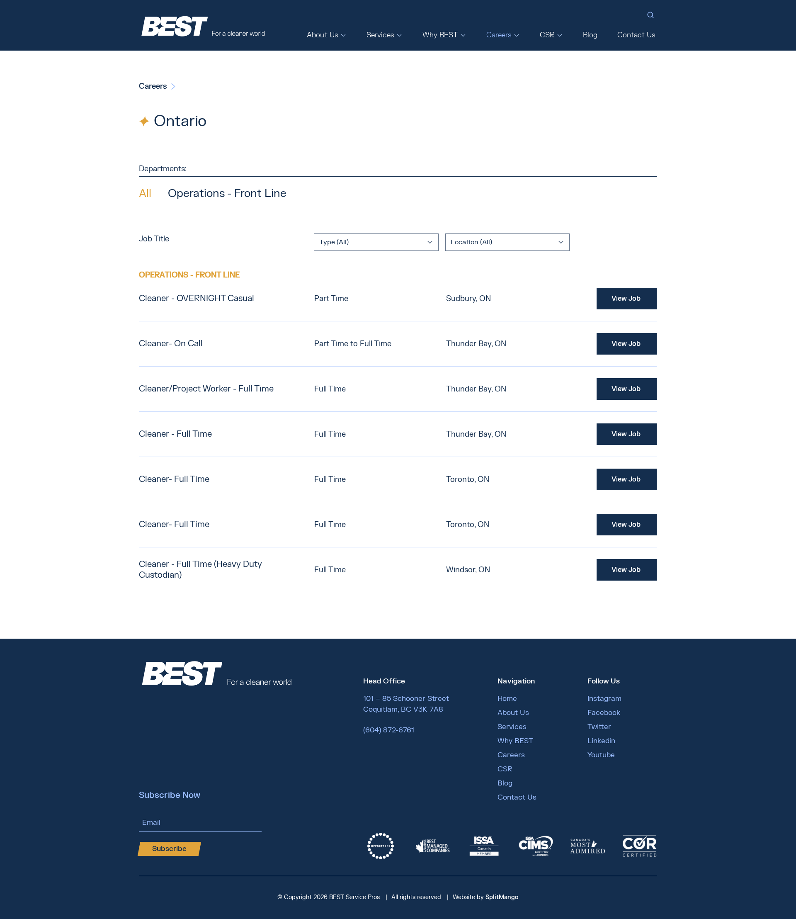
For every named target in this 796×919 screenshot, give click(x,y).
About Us (322, 35)
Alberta (496, 83)
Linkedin (601, 741)
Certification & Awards (457, 70)
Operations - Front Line (227, 193)
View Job (626, 298)
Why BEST (440, 35)
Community (550, 110)
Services (380, 35)
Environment (556, 83)
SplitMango (502, 897)
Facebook (603, 712)
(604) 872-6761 (388, 730)
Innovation (437, 83)
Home (507, 698)
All (145, 193)
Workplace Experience (565, 123)
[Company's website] (380, 846)
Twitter (599, 726)
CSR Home (555, 70)
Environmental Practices (456, 96)
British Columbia (513, 70)
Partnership (552, 96)
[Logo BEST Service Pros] (203, 25)
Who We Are (330, 70)
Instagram (604, 698)
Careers (499, 35)
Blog (590, 35)
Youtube (601, 755)
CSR (547, 35)
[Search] (650, 15)
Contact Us (636, 35)
